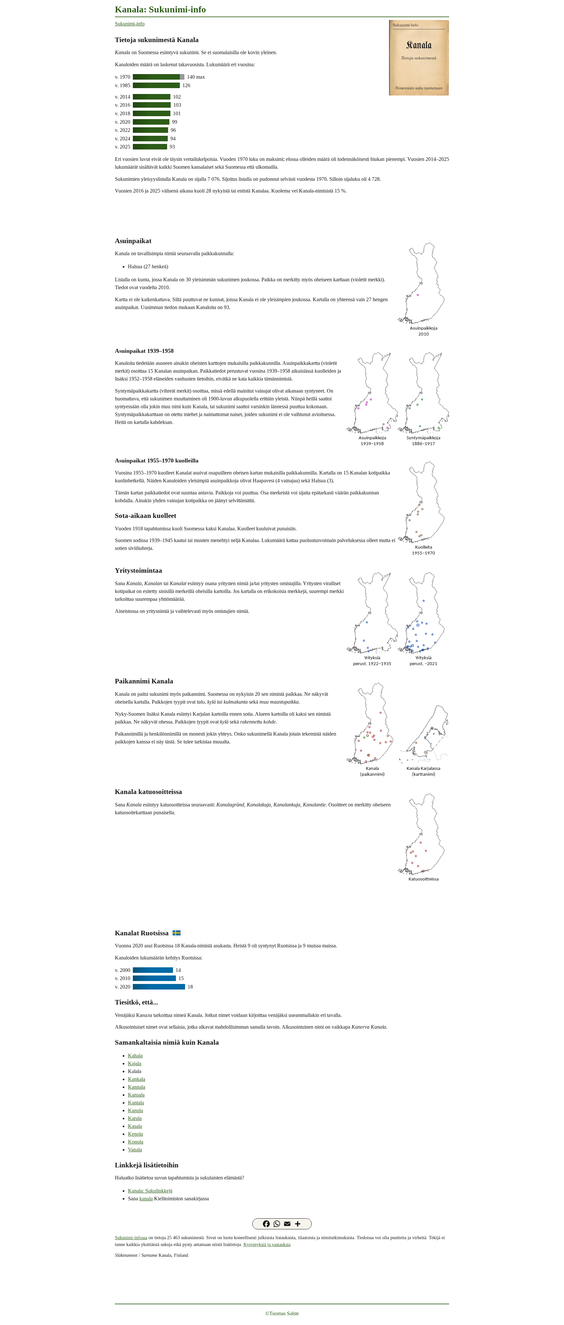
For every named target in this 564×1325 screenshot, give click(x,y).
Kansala (136, 1095)
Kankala (136, 1079)
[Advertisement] (282, 214)
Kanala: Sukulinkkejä (150, 1190)
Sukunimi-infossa (131, 1237)
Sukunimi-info (130, 23)
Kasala (135, 1126)
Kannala (136, 1087)
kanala (146, 1198)
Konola (135, 1142)
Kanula (135, 1110)
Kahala (135, 1055)
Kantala (136, 1102)
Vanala (135, 1149)
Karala (135, 1118)
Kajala (134, 1063)
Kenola (135, 1134)
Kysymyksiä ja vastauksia (266, 1244)
